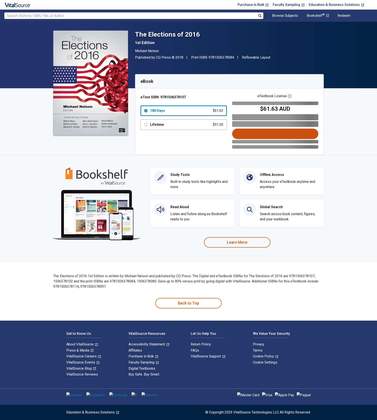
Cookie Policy (264, 356)
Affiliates (135, 350)
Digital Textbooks (142, 368)
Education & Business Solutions (335, 5)
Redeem (344, 15)
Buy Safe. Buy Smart (144, 374)
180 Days (186, 111)
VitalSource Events (81, 362)
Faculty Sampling (287, 5)
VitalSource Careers (82, 356)
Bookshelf (316, 15)
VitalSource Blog (79, 368)
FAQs (195, 350)
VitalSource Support (206, 356)
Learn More (237, 242)
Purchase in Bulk (251, 5)
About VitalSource (80, 344)
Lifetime (186, 124)
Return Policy (201, 344)
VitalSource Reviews (82, 374)
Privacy (258, 344)
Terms (257, 350)
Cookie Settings (265, 362)
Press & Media (78, 350)
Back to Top (188, 303)
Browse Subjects (285, 15)
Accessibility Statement (147, 344)
